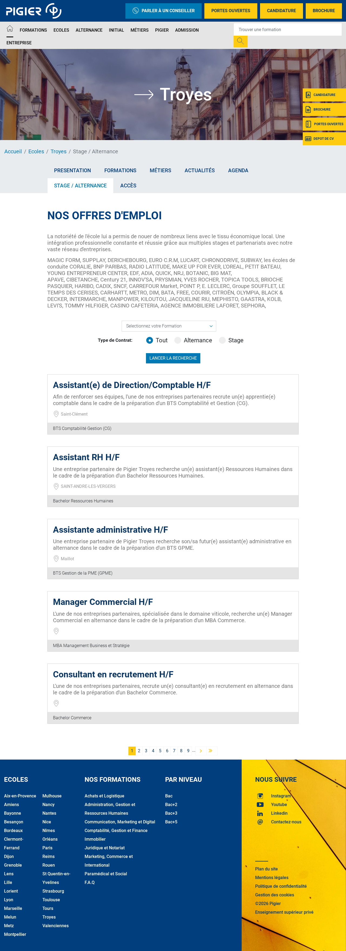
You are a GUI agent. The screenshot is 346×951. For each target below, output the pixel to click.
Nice (46, 821)
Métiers (140, 30)
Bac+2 (171, 804)
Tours (47, 908)
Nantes (49, 813)
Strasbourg (53, 891)
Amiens (11, 804)
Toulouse (51, 899)
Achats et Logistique (104, 795)
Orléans (50, 839)
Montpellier (15, 934)
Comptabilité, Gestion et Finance (116, 830)
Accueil (13, 151)
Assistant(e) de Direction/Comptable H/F (132, 385)
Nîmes (48, 830)
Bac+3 (171, 813)
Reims (48, 856)
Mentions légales (271, 877)
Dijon (9, 856)
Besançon (13, 821)
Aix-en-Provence (20, 795)
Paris (47, 847)
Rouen (48, 865)
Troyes (58, 151)
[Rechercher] (241, 41)
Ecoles (61, 30)
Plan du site (266, 869)
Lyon (8, 899)
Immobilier (95, 839)
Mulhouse (52, 795)
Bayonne (12, 813)
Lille (8, 882)
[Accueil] (9, 29)
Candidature (281, 10)
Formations (33, 30)
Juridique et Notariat (105, 847)
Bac (168, 795)
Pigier (162, 30)
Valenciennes (55, 925)
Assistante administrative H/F (110, 530)
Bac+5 (171, 821)
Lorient (11, 891)
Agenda (238, 170)
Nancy (48, 804)
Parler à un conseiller (168, 10)
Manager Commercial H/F (103, 602)
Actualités (200, 170)
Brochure (324, 10)
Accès (128, 186)
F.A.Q (90, 882)
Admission (187, 30)
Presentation (72, 170)
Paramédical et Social (106, 873)
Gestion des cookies (274, 894)
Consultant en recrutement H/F (113, 674)
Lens (9, 873)
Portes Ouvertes (230, 10)
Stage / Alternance (80, 186)
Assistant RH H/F (86, 457)
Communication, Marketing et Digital (120, 821)
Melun (10, 917)
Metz (9, 925)
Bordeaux (13, 830)
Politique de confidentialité (281, 886)
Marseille (13, 908)
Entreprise (19, 42)
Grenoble (13, 865)
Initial (116, 30)
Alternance (89, 30)
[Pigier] (35, 11)
